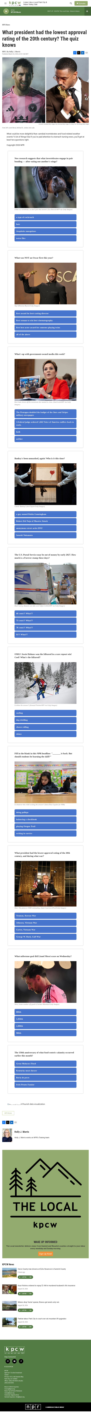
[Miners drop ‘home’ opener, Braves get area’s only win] (9, 1306)
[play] (6, 11)
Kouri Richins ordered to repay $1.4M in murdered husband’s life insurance (46, 1286)
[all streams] (87, 11)
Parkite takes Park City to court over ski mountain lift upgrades (42, 1319)
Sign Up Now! (45, 1253)
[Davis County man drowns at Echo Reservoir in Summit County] (9, 1272)
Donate (82, 3)
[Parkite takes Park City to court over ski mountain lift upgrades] (9, 1322)
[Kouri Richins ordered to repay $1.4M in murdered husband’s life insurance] (9, 1289)
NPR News (6, 25)
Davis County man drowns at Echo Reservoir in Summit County (42, 1269)
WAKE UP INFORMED (45, 1242)
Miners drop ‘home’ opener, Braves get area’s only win (38, 1302)
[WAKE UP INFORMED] (45, 1193)
